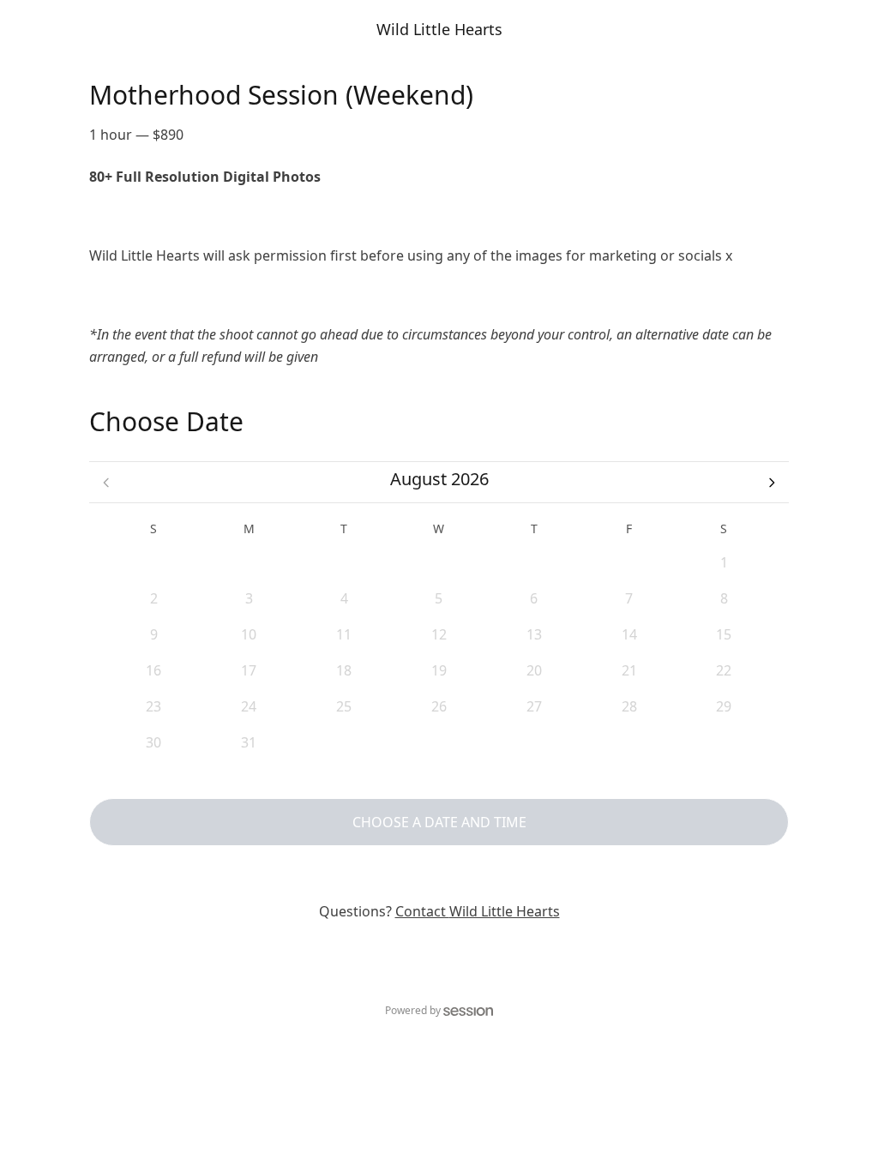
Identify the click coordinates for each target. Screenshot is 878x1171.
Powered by (413, 1010)
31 (629, 562)
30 (534, 562)
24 (248, 706)
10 (248, 634)
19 (439, 670)
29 (439, 562)
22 (723, 670)
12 (439, 634)
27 (248, 562)
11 (344, 634)
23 (153, 706)
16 (153, 670)
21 (629, 670)
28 (344, 562)
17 (248, 670)
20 (534, 670)
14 (629, 634)
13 (534, 634)
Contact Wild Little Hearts (477, 911)
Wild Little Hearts (439, 29)
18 (344, 670)
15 (723, 634)
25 (344, 706)
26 (153, 562)
